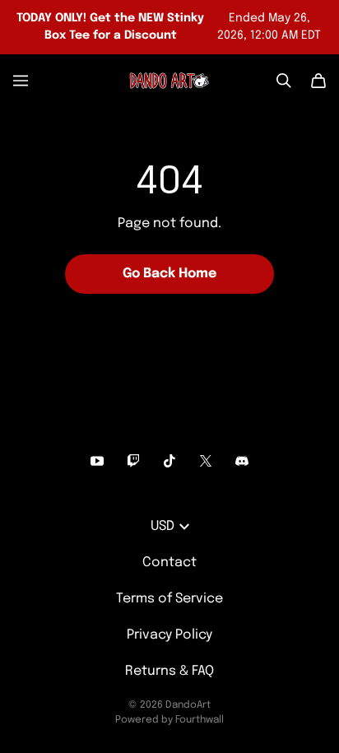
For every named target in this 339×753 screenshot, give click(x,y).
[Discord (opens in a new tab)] (242, 460)
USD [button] (162, 526)
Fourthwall (199, 720)
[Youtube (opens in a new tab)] (97, 460)
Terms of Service (169, 599)
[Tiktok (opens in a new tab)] (169, 460)
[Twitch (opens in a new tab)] (133, 460)
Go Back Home (169, 274)
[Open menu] (20, 80)
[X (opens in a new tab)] (206, 460)
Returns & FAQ (169, 671)
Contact (169, 562)
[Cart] (318, 80)
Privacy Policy (169, 635)
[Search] (283, 80)
